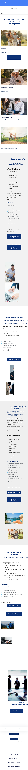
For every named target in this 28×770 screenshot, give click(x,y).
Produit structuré (14, 8)
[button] (2, 13)
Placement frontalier (13, 10)
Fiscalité (4, 146)
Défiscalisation (14, 11)
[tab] (14, 729)
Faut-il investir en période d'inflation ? (12, 729)
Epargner (4, 49)
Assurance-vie (14, 7)
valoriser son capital (7, 117)
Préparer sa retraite (7, 87)
